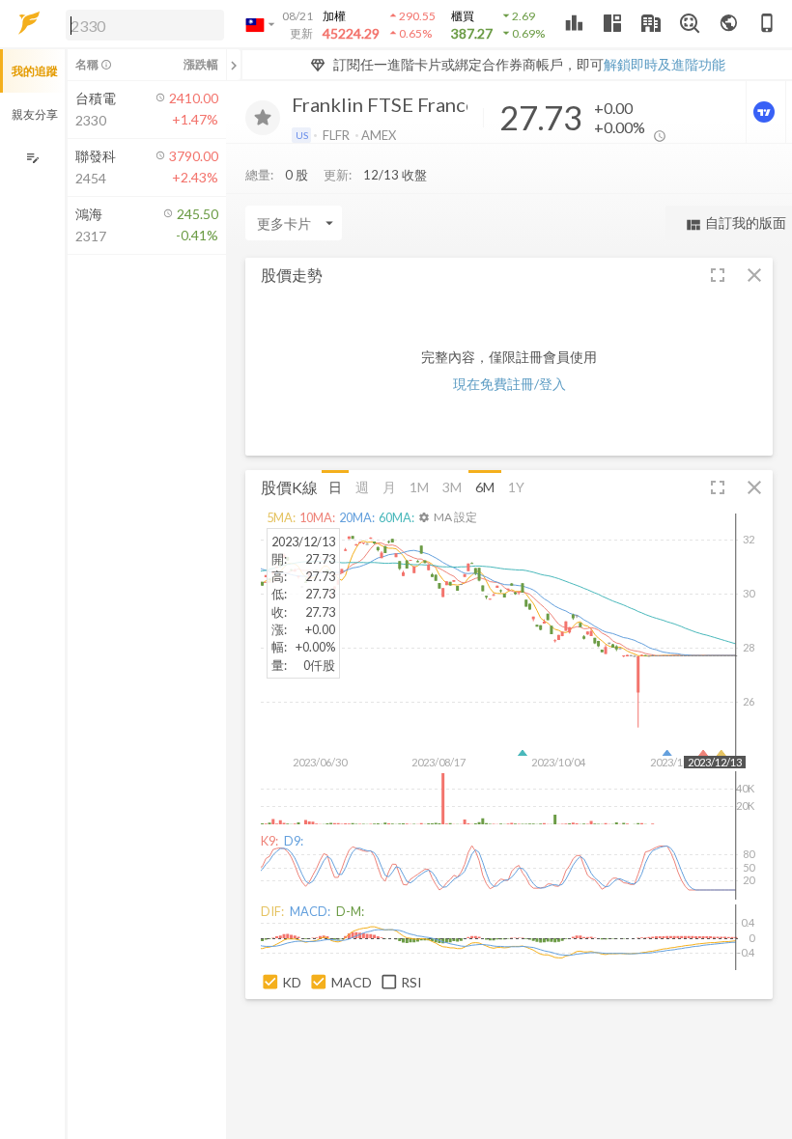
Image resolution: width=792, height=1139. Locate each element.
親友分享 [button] (35, 114)
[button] (141, 24)
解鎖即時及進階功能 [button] (664, 64)
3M (452, 487)
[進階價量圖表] (766, 112)
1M (419, 487)
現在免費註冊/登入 (509, 383)
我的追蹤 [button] (35, 71)
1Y (516, 487)
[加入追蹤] (262, 117)
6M (485, 487)
